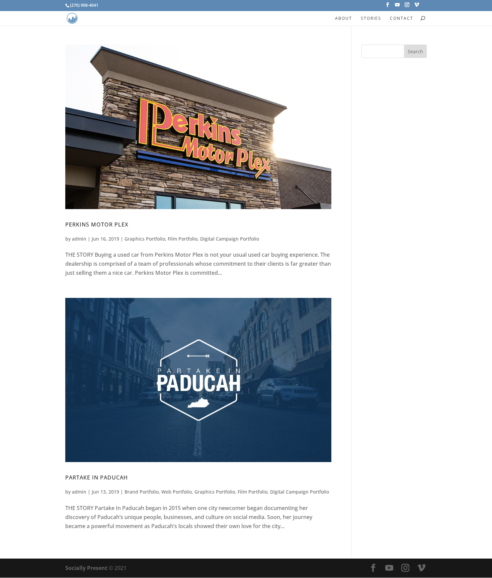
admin (79, 239)
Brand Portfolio (142, 492)
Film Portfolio (182, 239)
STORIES (371, 18)
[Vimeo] (416, 6)
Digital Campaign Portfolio (229, 239)
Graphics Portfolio (145, 239)
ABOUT (343, 18)
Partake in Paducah (96, 477)
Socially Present (86, 568)
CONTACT (401, 18)
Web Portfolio (176, 492)
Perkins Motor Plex (97, 224)
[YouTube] (397, 6)
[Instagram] (407, 6)
